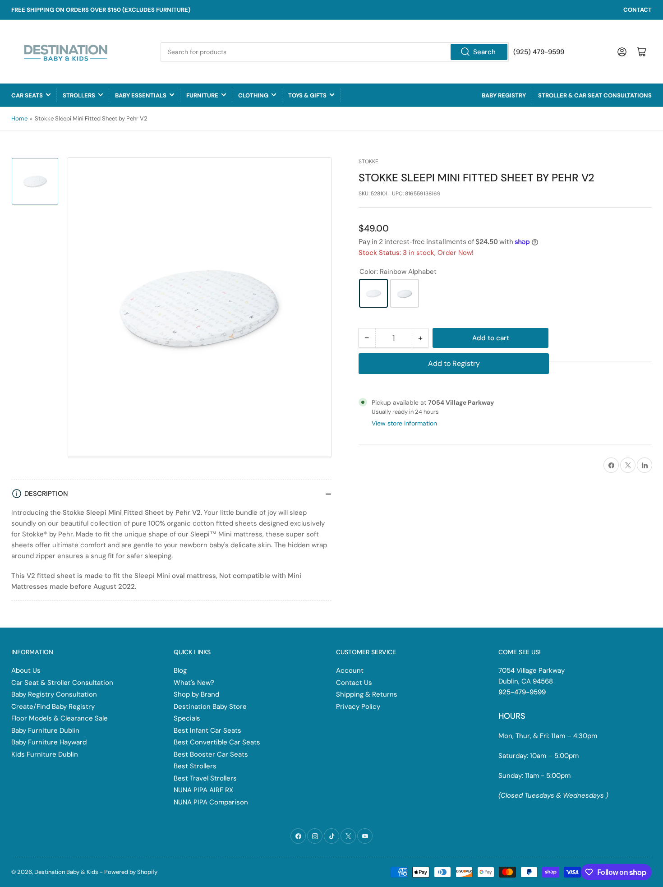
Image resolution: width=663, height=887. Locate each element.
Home (19, 118)
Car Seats (27, 95)
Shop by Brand (196, 694)
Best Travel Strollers (205, 778)
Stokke (368, 161)
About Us (26, 670)
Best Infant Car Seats (207, 730)
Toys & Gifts (307, 95)
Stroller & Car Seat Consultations (595, 95)
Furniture (202, 95)
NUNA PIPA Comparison (211, 802)
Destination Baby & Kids (66, 872)
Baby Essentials (140, 95)
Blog (180, 670)
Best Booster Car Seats (211, 754)
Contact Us (354, 682)
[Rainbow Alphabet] (373, 293)
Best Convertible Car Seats (217, 742)
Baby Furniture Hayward (49, 742)
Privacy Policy (358, 706)
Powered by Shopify (130, 872)
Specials (187, 718)
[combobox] (335, 51)
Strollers (79, 95)
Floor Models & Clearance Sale (59, 718)
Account (350, 670)
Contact (637, 10)
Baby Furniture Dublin (45, 730)
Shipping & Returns (366, 694)
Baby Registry (504, 95)
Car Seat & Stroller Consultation (62, 682)
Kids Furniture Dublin (44, 754)
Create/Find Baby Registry (53, 706)
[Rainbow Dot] (404, 293)
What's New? (194, 682)
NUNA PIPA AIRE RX (203, 790)
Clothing (253, 95)
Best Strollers (195, 766)
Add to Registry (454, 363)
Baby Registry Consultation (54, 694)
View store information (404, 423)
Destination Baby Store (210, 706)
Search (484, 51)
